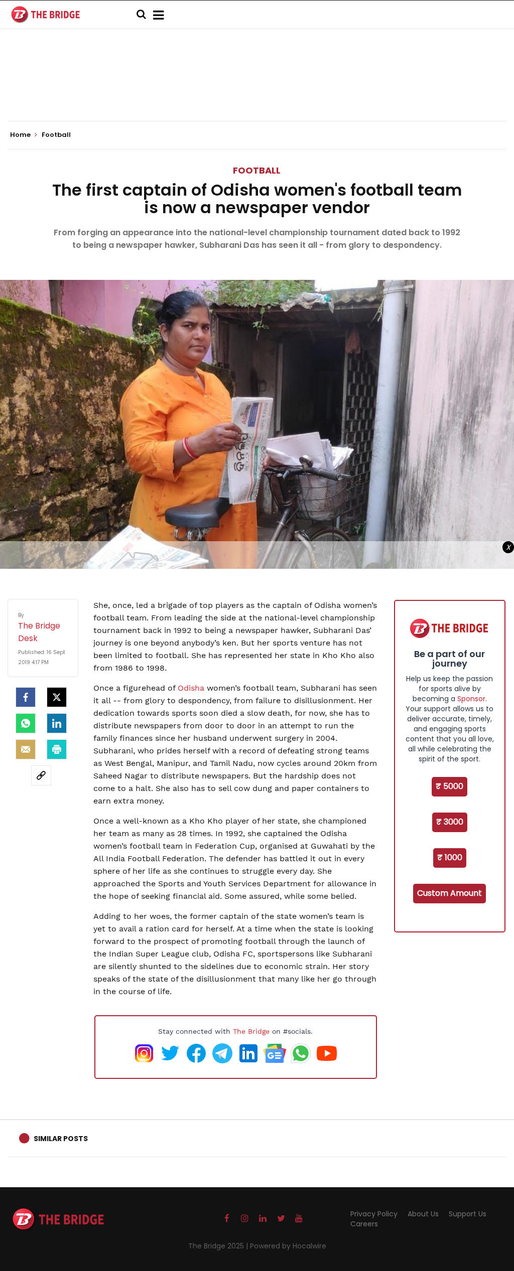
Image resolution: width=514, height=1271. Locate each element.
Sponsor (471, 699)
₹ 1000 (449, 857)
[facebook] (26, 697)
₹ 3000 (449, 822)
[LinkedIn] (57, 723)
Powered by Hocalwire (288, 1246)
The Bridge (251, 1031)
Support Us (467, 1214)
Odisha (192, 688)
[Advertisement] (257, 90)
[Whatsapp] (26, 723)
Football (257, 170)
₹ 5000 (449, 786)
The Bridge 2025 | (219, 1246)
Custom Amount (449, 893)
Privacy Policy (374, 1214)
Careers (364, 1224)
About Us (423, 1214)
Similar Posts (61, 1139)
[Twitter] (57, 697)
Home (21, 134)
